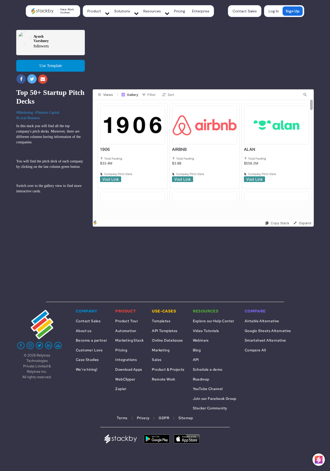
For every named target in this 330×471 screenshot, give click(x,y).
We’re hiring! (86, 369)
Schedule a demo (207, 369)
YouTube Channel (208, 388)
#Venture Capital (47, 112)
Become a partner (91, 340)
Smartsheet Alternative (265, 340)
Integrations (126, 359)
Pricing (179, 11)
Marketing (160, 350)
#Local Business (28, 118)
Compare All (255, 350)
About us (84, 330)
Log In (274, 11)
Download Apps (128, 369)
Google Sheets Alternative (268, 330)
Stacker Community (210, 408)
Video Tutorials (206, 330)
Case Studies (87, 359)
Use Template (50, 65)
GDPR (164, 417)
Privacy (143, 417)
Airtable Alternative (262, 320)
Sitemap (185, 417)
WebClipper (125, 379)
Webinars (201, 340)
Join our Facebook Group (214, 398)
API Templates (164, 330)
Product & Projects (168, 369)
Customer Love (89, 350)
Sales (156, 359)
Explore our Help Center (213, 320)
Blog (197, 350)
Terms (122, 417)
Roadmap (201, 379)
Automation (125, 330)
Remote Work (163, 379)
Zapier (120, 388)
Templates (161, 320)
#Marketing (24, 112)
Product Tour (126, 320)
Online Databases (167, 340)
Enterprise (200, 11)
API (196, 359)
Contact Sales (245, 11)
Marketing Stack (129, 340)
